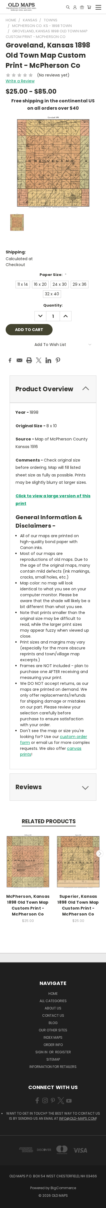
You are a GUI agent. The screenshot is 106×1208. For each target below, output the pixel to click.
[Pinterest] (58, 360)
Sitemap (53, 1059)
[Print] (29, 360)
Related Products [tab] (49, 821)
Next (99, 853)
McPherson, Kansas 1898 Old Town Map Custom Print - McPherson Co (27, 905)
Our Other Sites (53, 1030)
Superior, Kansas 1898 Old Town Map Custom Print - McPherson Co (78, 905)
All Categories (53, 1000)
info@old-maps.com (77, 1118)
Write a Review (20, 81)
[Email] (19, 360)
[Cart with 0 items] (89, 7)
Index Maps (53, 1037)
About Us (53, 1008)
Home (53, 993)
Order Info (53, 1044)
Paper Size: (53, 274)
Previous (6, 853)
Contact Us (53, 1015)
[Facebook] (10, 360)
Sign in (41, 1052)
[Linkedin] (48, 360)
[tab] (53, 389)
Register (63, 1052)
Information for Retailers (53, 1066)
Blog (53, 1022)
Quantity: (53, 305)
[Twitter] (39, 360)
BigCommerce (63, 1187)
